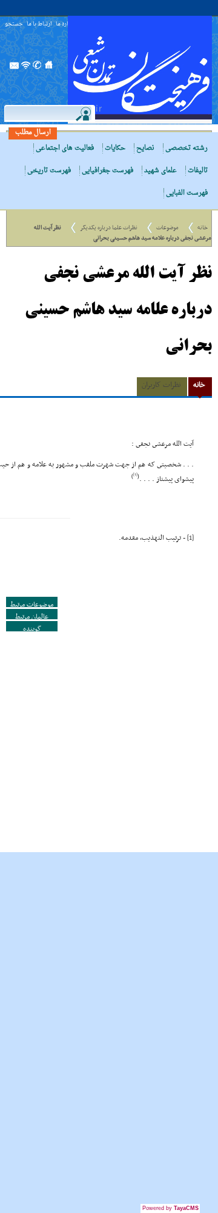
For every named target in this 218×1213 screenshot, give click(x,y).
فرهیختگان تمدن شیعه (140, 70)
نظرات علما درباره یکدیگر (108, 228)
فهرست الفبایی (187, 193)
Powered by (170, 1208)
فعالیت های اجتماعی (65, 148)
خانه (202, 228)
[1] (190, 538)
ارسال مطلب (33, 132)
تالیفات (198, 171)
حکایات (115, 148)
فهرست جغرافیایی (107, 171)
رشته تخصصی (186, 148)
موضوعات (167, 228)
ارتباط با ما (39, 24)
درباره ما (65, 24)
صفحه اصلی (49, 68)
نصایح (145, 148)
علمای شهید (160, 171)
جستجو (14, 24)
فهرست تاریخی (49, 171)
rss (26, 68)
